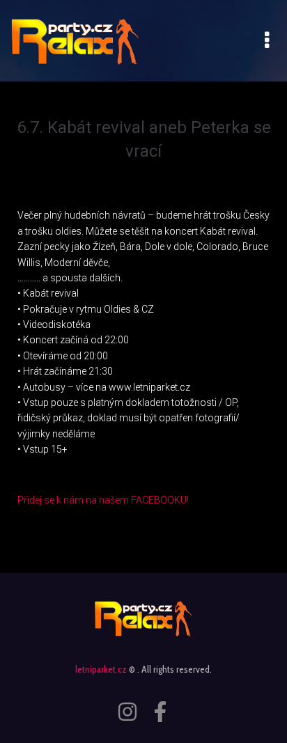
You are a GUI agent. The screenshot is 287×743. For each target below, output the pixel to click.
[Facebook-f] (160, 711)
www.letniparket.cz (149, 387)
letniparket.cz (101, 669)
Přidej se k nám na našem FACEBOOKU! (104, 500)
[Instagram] (127, 711)
